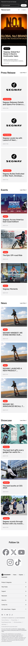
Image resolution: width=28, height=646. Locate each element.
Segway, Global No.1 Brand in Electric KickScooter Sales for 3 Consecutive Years (14, 630)
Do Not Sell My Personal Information (9, 626)
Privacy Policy (14, 620)
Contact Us (4, 604)
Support (4, 591)
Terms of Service (5, 620)
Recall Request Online (6, 622)
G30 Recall (4, 624)
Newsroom (4, 595)
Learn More (23, 72)
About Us (4, 600)
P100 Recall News (17, 622)
